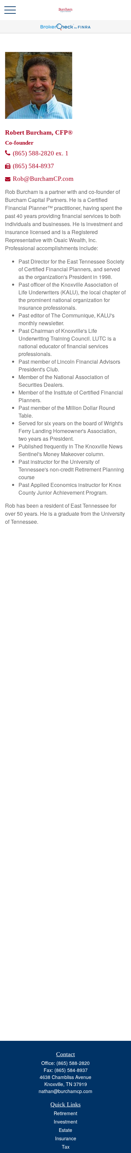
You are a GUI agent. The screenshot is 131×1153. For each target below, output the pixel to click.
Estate (65, 1130)
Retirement (65, 1113)
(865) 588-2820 (73, 1063)
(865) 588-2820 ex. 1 (41, 153)
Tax (66, 1146)
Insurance (65, 1138)
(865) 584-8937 (33, 165)
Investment (65, 1121)
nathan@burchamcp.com (65, 1091)
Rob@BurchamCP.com (43, 178)
